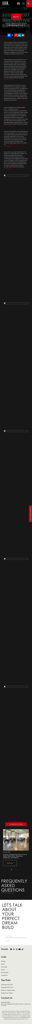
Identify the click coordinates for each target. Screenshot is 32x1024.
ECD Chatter (4, 972)
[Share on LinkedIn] (19, 35)
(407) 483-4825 (16, 1002)
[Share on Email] (23, 35)
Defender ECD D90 (7, 984)
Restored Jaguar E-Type (8, 990)
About (3, 970)
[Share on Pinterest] (16, 35)
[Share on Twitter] (12, 35)
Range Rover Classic (7, 993)
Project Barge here (9, 79)
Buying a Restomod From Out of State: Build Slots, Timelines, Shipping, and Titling (15, 856)
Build (2, 964)
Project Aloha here (9, 168)
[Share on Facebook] (9, 35)
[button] (11, 869)
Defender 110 (21, 109)
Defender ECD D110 (7, 987)
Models (3, 961)
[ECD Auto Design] (5, 6)
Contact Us (4, 975)
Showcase (4, 967)
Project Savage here (9, 125)
